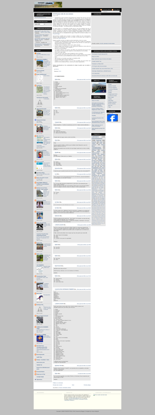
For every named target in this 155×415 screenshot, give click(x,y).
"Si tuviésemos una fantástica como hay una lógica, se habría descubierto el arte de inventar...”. (47, 90)
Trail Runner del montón (42, 97)
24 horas (94, 206)
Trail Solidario (95, 216)
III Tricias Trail (39, 179)
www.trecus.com (41, 362)
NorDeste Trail (58, 365)
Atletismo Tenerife (112, 85)
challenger (95, 201)
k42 (102, 177)
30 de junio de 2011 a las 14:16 (84, 303)
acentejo (94, 174)
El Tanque (94, 161)
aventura (103, 200)
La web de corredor (112, 95)
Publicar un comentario (58, 382)
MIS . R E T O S (40, 136)
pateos (97, 181)
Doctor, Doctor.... (47, 75)
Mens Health (111, 97)
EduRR (56, 152)
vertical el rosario (97, 205)
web (98, 194)
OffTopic (94, 150)
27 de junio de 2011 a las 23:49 (84, 174)
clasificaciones (95, 177)
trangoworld (94, 193)
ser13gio (39, 53)
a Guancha (97, 218)
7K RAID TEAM (40, 376)
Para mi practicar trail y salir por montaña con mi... (42, 35)
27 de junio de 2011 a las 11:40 (84, 128)
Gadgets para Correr (112, 94)
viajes (101, 170)
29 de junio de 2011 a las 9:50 (84, 244)
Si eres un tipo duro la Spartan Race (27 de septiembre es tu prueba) (43, 238)
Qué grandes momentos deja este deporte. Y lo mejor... (42, 39)
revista (93, 178)
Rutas (93, 183)
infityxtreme (95, 203)
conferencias (94, 190)
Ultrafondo (96, 217)
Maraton (103, 154)
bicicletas (95, 184)
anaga (93, 157)
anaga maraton (98, 169)
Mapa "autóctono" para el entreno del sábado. (102, 58)
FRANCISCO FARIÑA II (42, 59)
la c (103, 222)
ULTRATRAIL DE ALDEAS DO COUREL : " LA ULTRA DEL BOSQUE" (47, 257)
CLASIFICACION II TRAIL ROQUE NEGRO (47, 245)
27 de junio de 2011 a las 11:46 (84, 140)
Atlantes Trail (40, 211)
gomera (94, 222)
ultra (101, 161)
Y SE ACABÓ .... (47, 98)
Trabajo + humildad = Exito (43, 359)
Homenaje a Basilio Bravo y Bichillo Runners (101, 71)
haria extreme (95, 191)
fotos (101, 158)
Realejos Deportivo (112, 102)
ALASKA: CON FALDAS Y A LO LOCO (47, 225)
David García (58, 265)
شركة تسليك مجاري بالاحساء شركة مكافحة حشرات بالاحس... (42, 32)
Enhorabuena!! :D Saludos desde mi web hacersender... (42, 44)
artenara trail (96, 200)
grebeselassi (102, 202)
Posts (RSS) (117, 9)
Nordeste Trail (40, 304)
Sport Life (110, 105)
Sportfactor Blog (40, 172)
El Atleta (110, 92)
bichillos (103, 183)
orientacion (102, 204)
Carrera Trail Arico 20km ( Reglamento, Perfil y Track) (98, 109)
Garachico (100, 157)
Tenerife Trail (110, 113)
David (56, 140)
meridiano (100, 160)
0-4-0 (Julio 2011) (95, 73)
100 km (104, 205)
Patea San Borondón (41, 108)
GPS (102, 172)
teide (101, 166)
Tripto (109, 107)
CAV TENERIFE (40, 265)
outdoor (103, 150)
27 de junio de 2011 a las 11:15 (84, 122)
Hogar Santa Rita (62, 38)
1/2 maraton (98, 155)
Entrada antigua (87, 384)
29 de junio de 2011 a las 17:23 (84, 276)
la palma (101, 203)
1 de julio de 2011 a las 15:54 (84, 373)
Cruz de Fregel (56, 33)
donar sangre (95, 202)
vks (98, 224)
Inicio (73, 384)
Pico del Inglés (100, 187)
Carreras (94, 142)
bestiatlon (98, 183)
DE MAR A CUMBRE (41, 334)
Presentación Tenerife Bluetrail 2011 (99, 54)
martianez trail (95, 204)
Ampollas (94, 115)
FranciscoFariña (40, 70)
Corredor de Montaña (113, 89)
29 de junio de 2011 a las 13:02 (84, 265)
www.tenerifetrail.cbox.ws (40, 17)
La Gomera (100, 186)
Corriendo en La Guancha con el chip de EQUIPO (47, 203)
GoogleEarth (94, 196)
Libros (93, 187)
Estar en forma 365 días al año (43, 174)
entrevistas (101, 190)
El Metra (102, 182)
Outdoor (110, 98)
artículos (94, 160)
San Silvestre (99, 214)
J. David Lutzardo (59, 224)
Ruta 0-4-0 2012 (95, 56)
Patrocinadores (99, 212)
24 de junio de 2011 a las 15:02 (84, 107)
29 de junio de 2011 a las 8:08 (84, 224)
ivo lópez (57, 202)
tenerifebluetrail (95, 167)
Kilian (98, 151)
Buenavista (95, 182)
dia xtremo (101, 201)
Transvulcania (95, 153)
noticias (98, 140)
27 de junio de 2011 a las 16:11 (84, 168)
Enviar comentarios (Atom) (65, 387)
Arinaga (109, 84)
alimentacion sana (97, 188)
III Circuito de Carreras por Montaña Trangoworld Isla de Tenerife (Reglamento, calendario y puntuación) (98, 104)
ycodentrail (94, 186)
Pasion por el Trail (41, 374)
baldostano (93, 219)
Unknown (57, 215)
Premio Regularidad (97, 173)
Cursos (102, 194)
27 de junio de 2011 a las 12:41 (84, 159)
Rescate (103, 197)
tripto (96, 224)
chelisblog (39, 85)
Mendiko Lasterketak (41, 150)
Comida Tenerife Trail (96, 61)
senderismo (95, 185)
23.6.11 (57, 69)
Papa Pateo (110, 100)
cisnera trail (102, 219)
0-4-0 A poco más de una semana (63, 14)
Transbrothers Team (41, 276)
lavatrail (101, 191)
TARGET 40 (39, 365)
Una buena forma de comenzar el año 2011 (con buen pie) (104, 75)
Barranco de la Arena (100, 206)
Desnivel (110, 90)
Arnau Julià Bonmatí (41, 74)
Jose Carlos (100, 210)
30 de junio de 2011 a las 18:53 (84, 365)
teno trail (100, 164)
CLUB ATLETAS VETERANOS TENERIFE (64, 289)
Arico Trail (103, 181)
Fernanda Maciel (40, 371)
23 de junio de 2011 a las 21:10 (84, 79)
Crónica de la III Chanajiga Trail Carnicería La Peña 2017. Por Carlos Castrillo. (47, 112)
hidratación (99, 222)
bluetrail (97, 180)
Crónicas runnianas (41, 200)
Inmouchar (57, 168)
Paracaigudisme (47, 294)
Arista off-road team (41, 222)
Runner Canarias (112, 103)
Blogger (82, 411)
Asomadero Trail (95, 172)
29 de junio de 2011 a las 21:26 (84, 289)
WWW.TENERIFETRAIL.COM (68, 411)
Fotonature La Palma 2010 (97, 63)
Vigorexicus (39, 379)
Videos (93, 143)
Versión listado (111, 43)
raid (98, 165)
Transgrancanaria (96, 147)
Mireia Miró (39, 293)
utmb (98, 178)
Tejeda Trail (103, 215)
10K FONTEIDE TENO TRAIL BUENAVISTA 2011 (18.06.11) (98, 122)
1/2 (92, 159)
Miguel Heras (98, 211)
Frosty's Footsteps (41, 119)
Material (94, 154)
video (101, 142)
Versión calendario (104, 43)
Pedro (56, 373)
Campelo (57, 122)
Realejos (100, 159)
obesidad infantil (94, 223)
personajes (94, 170)
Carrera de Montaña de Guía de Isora (98, 168)
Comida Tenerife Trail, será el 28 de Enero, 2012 (102, 68)
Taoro (96, 215)
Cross (93, 165)
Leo (56, 174)
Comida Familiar (95, 162)
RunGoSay (93, 214)
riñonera (93, 224)
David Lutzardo (40, 161)
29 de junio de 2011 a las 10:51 (84, 255)
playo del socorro (101, 223)
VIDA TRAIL (39, 124)
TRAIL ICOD (39, 253)
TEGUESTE (100, 176)
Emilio (56, 79)
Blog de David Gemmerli (42, 315)
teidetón (100, 192)
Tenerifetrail (94, 158)
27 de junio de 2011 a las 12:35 (84, 152)
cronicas (94, 144)
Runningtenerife (40, 354)
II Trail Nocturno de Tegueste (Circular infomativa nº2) (98, 113)
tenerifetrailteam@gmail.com (75, 398)
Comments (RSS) (106, 9)
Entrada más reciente (57, 384)
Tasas (99, 215)
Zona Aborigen (40, 282)
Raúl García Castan (100, 213)
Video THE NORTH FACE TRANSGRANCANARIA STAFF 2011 (43, 349)
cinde (97, 219)
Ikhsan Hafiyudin (95, 411)
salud (93, 192)
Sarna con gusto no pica (42, 177)
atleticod (102, 218)
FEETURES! (39, 121)
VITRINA (100, 217)
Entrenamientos (97, 138)
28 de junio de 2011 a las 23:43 (84, 215)
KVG (99, 197)
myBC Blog (39, 357)
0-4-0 (60, 71)
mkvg (95, 176)
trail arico (102, 185)
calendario (95, 137)
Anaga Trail (39, 242)
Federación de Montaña (97, 195)
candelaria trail (102, 184)
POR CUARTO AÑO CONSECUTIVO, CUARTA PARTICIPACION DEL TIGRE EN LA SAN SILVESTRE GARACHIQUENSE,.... (43, 142)
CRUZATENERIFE (97, 149)
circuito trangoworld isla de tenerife (98, 175)
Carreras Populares (112, 87)
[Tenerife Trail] (112, 121)
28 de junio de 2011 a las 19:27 (84, 202)
